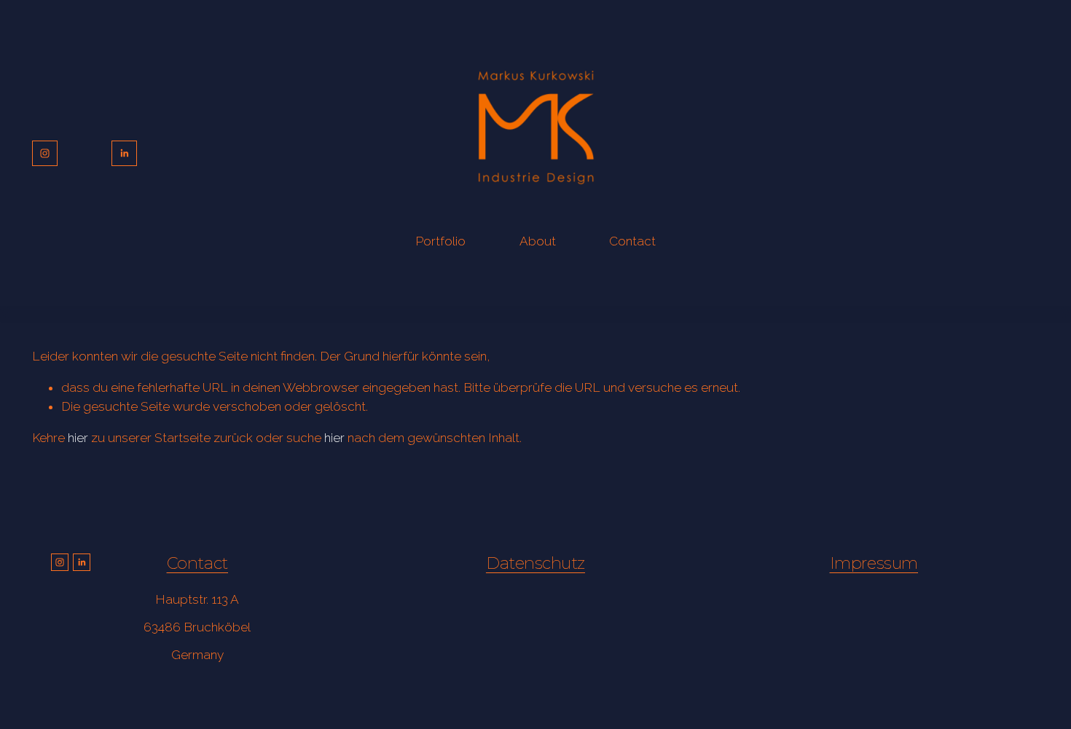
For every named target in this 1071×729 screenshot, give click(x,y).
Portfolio (440, 241)
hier (78, 437)
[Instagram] (45, 153)
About (537, 241)
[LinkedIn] (124, 153)
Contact (632, 241)
